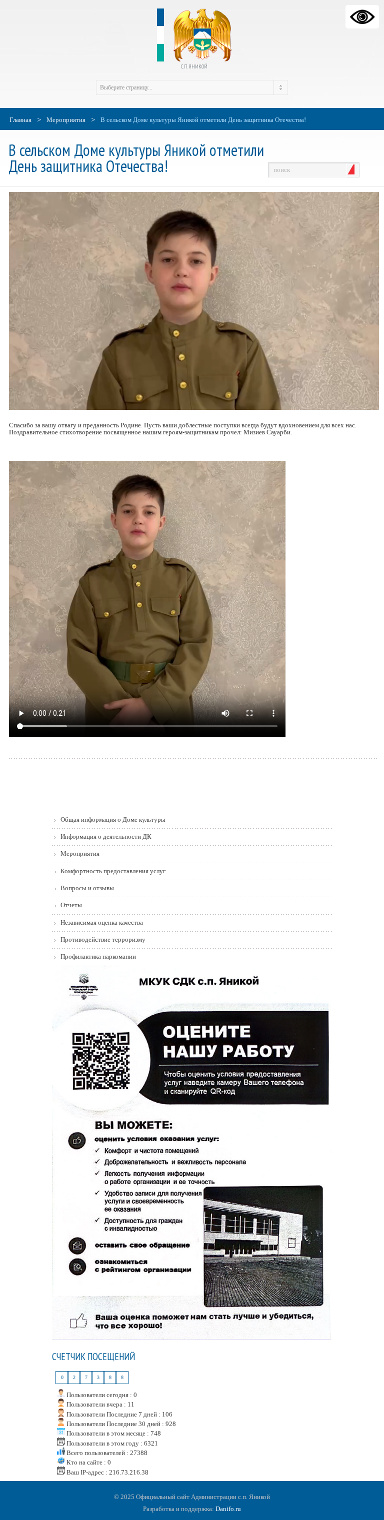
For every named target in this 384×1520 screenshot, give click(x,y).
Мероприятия (66, 119)
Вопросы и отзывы (87, 888)
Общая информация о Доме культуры (113, 819)
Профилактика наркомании (98, 956)
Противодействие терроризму (103, 939)
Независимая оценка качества (101, 922)
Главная (21, 119)
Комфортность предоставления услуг (113, 871)
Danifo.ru (228, 1509)
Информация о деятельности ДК (106, 836)
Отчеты (71, 905)
